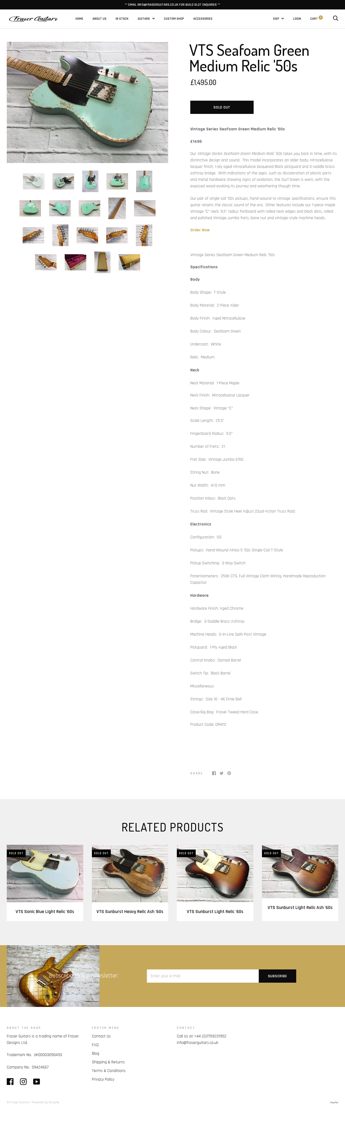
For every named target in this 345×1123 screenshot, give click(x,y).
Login (297, 18)
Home (79, 18)
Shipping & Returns (108, 1062)
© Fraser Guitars (18, 1102)
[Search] (335, 18)
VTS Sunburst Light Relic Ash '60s (300, 908)
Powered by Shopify (45, 1102)
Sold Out (221, 107)
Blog (95, 1053)
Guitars (144, 18)
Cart (315, 18)
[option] (87, 102)
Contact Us (101, 1036)
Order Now (200, 230)
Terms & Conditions (109, 1071)
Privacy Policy (103, 1079)
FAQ (95, 1045)
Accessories (202, 18)
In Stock (122, 18)
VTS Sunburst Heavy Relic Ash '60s (129, 912)
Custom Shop (174, 18)
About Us (99, 18)
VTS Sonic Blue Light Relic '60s (45, 912)
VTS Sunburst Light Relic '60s (215, 912)
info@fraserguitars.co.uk (197, 1043)
